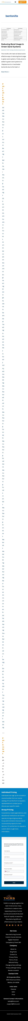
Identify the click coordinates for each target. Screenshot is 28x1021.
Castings (12, 50)
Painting (3, 627)
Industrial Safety (3, 342)
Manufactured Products (3, 397)
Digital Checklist (13, 940)
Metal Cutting (3, 557)
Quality (3, 671)
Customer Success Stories (3, 233)
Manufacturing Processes (19, 50)
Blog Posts (13, 952)
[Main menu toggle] (15, 2)
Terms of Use (13, 960)
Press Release (3, 639)
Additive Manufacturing (3, 119)
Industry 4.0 (3, 359)
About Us (13, 949)
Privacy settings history (13, 968)
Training (3, 698)
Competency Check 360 (13, 942)
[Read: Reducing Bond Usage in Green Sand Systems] (14, 34)
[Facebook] (12, 925)
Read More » (5, 72)
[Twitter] (15, 925)
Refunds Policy (13, 962)
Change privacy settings (13, 965)
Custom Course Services (13, 937)
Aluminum (3, 139)
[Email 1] (21, 925)
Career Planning (3, 174)
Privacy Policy (13, 957)
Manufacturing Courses (13, 934)
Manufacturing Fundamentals (3, 487)
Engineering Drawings (3, 286)
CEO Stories (3, 204)
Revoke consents (13, 970)
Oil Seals (3, 618)
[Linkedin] (6, 925)
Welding (3, 724)
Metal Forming (3, 571)
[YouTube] (9, 925)
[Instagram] (18, 925)
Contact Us (13, 954)
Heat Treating (3, 324)
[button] (22, 2)
